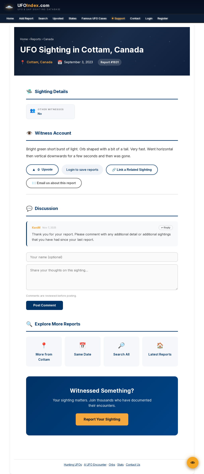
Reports (35, 39)
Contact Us (133, 464)
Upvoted (58, 18)
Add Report (26, 18)
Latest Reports (160, 349)
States (73, 18)
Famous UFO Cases (94, 18)
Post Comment (44, 305)
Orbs (112, 464)
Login (148, 18)
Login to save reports (82, 170)
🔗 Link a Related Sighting (132, 169)
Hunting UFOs (73, 464)
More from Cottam (44, 351)
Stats (120, 464)
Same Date (82, 349)
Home (10, 18)
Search (43, 18)
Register (163, 18)
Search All (121, 349)
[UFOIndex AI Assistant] (192, 462)
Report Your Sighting (102, 419)
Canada (48, 39)
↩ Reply (165, 227)
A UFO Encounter (95, 464)
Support (120, 18)
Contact (135, 18)
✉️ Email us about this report (54, 183)
